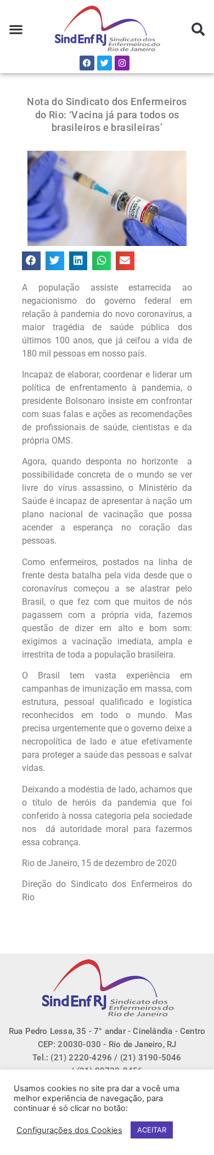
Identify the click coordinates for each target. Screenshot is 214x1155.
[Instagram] (122, 63)
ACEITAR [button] (151, 1129)
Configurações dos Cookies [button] (69, 1130)
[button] (16, 29)
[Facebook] (87, 63)
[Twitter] (104, 63)
